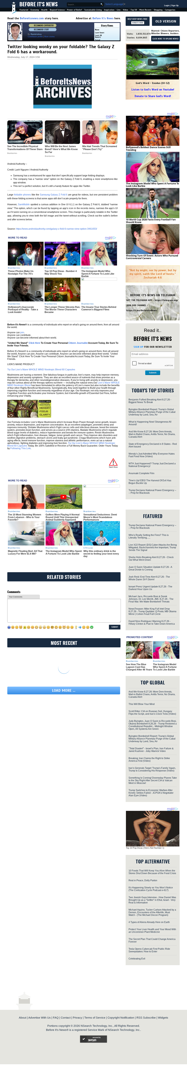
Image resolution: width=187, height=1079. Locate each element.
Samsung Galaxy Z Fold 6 (53, 194)
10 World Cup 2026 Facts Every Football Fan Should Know (151, 221)
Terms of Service (94, 1017)
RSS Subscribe (146, 1017)
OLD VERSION (165, 21)
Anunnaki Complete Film (141, 473)
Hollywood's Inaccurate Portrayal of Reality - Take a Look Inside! (23, 309)
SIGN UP (138, 346)
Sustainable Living (93, 10)
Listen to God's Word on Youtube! (152, 89)
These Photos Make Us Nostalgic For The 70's (20, 272)
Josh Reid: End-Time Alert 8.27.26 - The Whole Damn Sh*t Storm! (149, 578)
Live (119, 10)
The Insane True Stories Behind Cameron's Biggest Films (98, 308)
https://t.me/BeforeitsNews (141, 310)
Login (166, 5)
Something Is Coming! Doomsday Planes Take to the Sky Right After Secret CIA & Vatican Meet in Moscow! (153, 780)
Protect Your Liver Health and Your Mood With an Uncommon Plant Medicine (152, 930)
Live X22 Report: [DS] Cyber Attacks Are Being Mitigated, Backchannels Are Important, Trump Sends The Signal (153, 547)
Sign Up (175, 5)
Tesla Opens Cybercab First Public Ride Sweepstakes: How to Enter (149, 950)
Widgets (163, 1017)
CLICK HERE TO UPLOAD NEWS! (165, 39)
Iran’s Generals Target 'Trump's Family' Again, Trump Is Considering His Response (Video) (152, 769)
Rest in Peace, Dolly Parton (143, 880)
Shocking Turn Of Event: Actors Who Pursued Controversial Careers (152, 257)
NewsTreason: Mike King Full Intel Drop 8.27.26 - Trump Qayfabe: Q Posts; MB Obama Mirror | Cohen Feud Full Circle (152, 611)
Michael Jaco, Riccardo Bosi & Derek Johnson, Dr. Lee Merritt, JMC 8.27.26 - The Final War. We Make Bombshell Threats (151, 599)
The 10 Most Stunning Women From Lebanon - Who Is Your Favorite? (24, 517)
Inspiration (109, 10)
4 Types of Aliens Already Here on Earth (149, 922)
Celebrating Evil (137, 958)
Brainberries (14, 268)
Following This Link (20, 448)
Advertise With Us (39, 1017)
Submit (152, 372)
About (22, 1017)
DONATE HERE (137, 23)
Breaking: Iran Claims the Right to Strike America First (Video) (149, 759)
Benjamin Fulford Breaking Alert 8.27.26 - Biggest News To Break (150, 400)
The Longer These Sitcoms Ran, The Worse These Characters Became (62, 309)
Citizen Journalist (78, 343)
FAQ (56, 1017)
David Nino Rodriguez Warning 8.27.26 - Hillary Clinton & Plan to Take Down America (152, 622)
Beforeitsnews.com (32, 18)
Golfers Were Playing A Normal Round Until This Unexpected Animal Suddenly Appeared (62, 517)
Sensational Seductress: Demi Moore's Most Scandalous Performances (100, 517)
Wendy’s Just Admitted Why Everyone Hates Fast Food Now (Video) (152, 455)
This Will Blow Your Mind (142, 704)
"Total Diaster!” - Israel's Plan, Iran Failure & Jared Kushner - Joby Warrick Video (151, 749)
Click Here (34, 343)
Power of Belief (74, 10)
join (22, 332)
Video (125, 10)
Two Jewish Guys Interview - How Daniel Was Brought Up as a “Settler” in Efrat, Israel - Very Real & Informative (152, 900)
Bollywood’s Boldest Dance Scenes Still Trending (148, 149)
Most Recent (145, 10)
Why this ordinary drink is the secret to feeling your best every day (101, 553)
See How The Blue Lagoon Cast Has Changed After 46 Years (139, 667)
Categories (170, 10)
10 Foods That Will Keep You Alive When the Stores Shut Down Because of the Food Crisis (152, 871)
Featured (24, 10)
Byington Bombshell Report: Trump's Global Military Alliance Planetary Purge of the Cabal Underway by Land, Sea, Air (152, 412)
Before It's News (38, 4)
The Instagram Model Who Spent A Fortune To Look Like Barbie (97, 273)
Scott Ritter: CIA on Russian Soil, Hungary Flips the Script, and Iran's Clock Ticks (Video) (152, 712)
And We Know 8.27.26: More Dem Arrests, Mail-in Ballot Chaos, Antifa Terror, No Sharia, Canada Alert (152, 434)
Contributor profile (35, 36)
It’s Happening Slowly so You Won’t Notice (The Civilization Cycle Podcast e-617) (151, 888)
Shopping (158, 10)
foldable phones (22, 194)
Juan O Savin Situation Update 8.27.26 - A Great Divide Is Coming (150, 568)
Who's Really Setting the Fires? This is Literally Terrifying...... (149, 536)
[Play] (153, 62)
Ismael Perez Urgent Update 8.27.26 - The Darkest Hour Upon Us (150, 587)
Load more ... (63, 690)
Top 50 (133, 10)
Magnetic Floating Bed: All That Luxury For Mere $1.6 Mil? (25, 552)
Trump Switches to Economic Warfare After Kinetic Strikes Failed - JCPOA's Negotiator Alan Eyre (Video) (151, 793)
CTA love (88, 548)
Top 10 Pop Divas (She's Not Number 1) (145, 848)
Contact (66, 1017)
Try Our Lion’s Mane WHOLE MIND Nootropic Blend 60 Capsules (41, 369)
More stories (49, 36)
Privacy (77, 1017)
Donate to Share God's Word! (153, 96)
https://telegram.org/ (166, 300)
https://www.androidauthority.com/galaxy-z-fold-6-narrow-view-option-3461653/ (56, 229)
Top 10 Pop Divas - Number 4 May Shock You (61, 272)
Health (44, 10)
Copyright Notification (121, 1017)
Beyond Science (57, 10)
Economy (35, 10)
